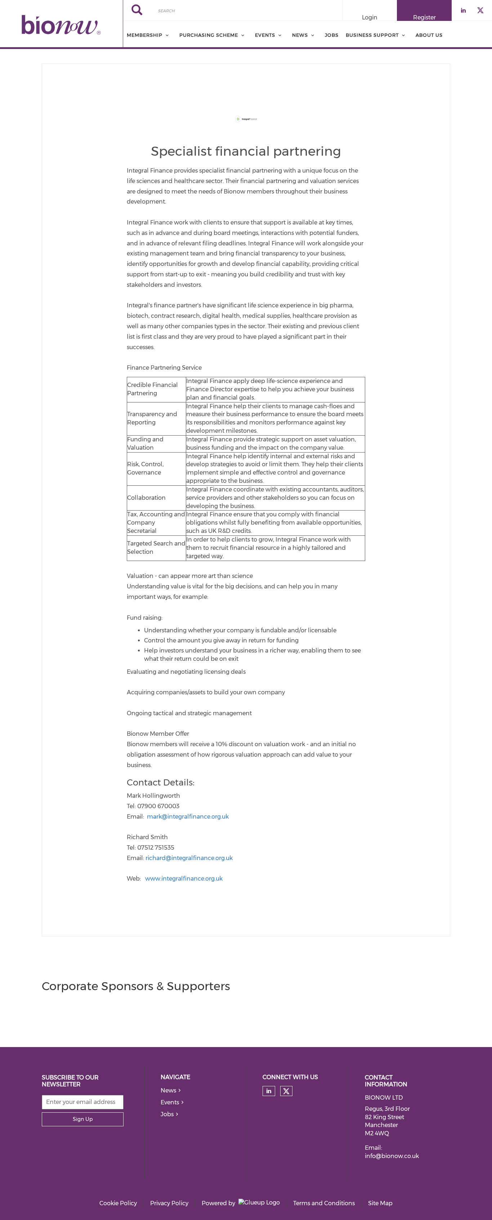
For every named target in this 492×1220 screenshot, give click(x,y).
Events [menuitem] (265, 35)
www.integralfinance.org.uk (184, 878)
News (168, 1090)
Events (170, 1102)
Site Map (380, 1203)
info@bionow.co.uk (392, 1156)
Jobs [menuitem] (332, 35)
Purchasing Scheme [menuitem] (208, 35)
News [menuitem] (300, 35)
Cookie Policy (118, 1203)
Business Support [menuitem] (372, 35)
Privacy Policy (169, 1203)
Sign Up (83, 1119)
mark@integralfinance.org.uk (188, 816)
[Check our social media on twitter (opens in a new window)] (286, 1091)
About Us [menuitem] (429, 35)
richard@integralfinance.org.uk (189, 858)
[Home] (61, 24)
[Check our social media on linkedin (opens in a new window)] (268, 1091)
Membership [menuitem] (144, 35)
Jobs (167, 1114)
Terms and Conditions (324, 1203)
